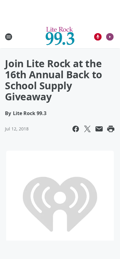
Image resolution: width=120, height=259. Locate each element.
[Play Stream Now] (110, 37)
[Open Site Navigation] (8, 37)
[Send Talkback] (98, 37)
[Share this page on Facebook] (75, 129)
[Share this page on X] (87, 129)
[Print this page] (110, 129)
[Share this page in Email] (99, 129)
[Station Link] (60, 37)
